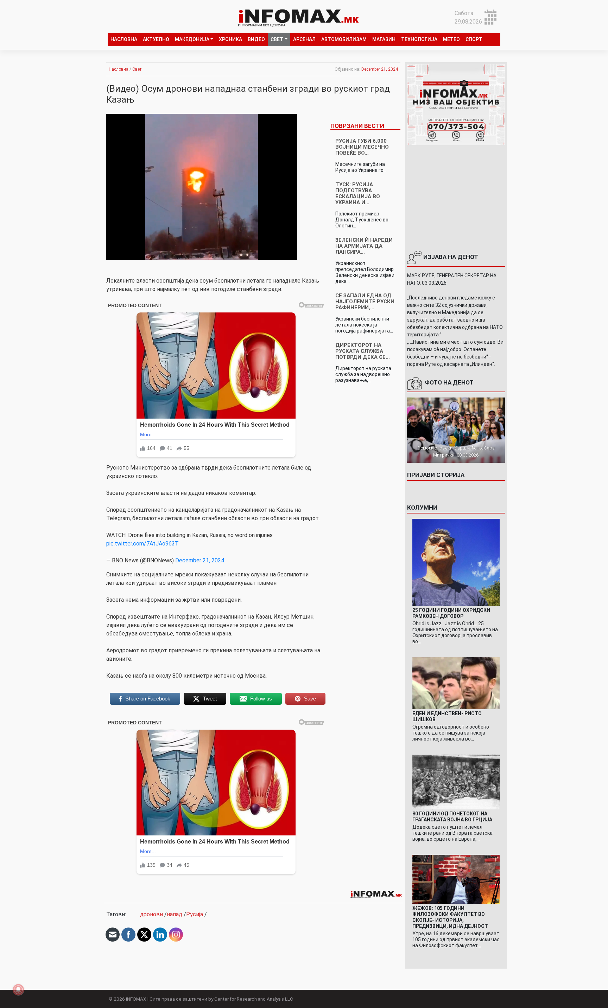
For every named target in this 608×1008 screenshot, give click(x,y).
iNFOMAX (136, 999)
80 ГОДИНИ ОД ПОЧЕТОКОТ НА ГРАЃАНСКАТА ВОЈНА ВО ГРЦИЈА (452, 816)
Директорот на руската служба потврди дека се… (362, 351)
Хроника (230, 39)
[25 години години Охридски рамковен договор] (456, 561)
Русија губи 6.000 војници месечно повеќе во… (362, 147)
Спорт (474, 39)
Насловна (123, 39)
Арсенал (304, 39)
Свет (277, 39)
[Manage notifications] (18, 989)
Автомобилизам (344, 39)
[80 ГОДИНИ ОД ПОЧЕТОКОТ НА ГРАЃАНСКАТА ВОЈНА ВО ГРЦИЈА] (456, 781)
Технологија (419, 39)
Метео (451, 39)
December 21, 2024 (199, 560)
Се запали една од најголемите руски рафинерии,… (364, 301)
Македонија (192, 39)
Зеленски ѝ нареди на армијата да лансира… (364, 246)
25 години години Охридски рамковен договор (451, 613)
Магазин (383, 39)
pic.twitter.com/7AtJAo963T (142, 543)
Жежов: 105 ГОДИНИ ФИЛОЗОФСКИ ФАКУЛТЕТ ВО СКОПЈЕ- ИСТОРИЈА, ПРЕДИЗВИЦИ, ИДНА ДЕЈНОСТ (450, 917)
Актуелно (156, 39)
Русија (194, 914)
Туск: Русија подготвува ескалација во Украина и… (357, 193)
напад (174, 914)
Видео (256, 39)
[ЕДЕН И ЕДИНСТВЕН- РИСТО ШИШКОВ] (456, 682)
